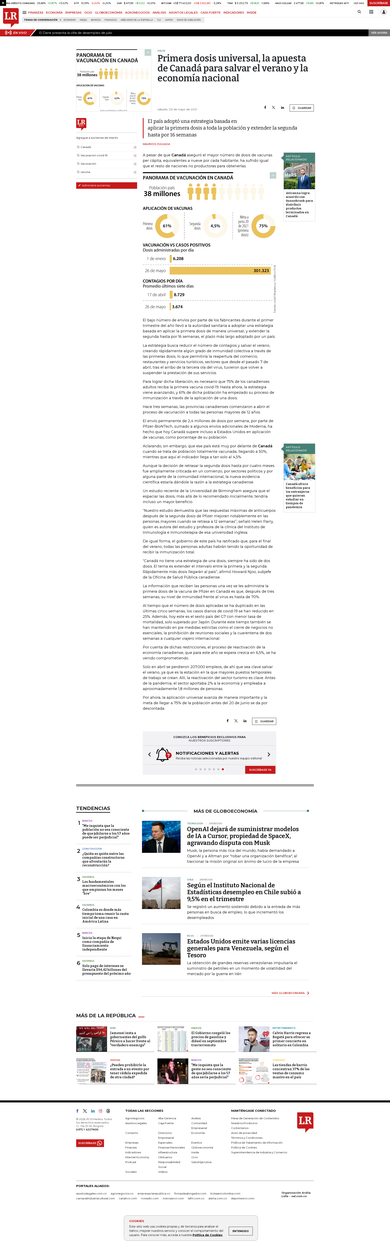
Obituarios (165, 1157)
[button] (148, 755)
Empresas (131, 1142)
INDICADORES (233, 12)
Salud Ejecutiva (201, 1162)
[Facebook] (265, 108)
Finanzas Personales (171, 1147)
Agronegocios (134, 1118)
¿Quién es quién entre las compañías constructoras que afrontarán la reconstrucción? (103, 859)
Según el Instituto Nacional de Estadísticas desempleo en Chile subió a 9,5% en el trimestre (244, 892)
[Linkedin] (282, 108)
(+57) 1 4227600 (87, 1129)
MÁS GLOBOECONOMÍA (288, 993)
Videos (162, 1171)
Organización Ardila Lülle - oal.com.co (296, 1194)
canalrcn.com (128, 1198)
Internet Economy (137, 1157)
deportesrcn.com (242, 1198)
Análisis (196, 1118)
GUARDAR (304, 107)
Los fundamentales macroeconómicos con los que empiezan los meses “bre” (104, 887)
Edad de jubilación (189, 20)
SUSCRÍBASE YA (260, 769)
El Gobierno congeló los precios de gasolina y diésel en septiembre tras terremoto (210, 1039)
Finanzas (111, 20)
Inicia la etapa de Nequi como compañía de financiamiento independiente (101, 944)
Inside (195, 1152)
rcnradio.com (150, 1198)
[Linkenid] (94, 1111)
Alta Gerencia (167, 1118)
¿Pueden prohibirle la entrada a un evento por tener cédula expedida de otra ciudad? (129, 1071)
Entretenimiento (284, 1028)
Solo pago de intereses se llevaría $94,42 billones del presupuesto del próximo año (106, 969)
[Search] (359, 12)
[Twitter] (273, 108)
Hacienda (88, 877)
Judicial (115, 1060)
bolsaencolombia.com (225, 1193)
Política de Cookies (207, 1235)
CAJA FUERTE (210, 12)
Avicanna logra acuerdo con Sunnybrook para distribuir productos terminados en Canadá (299, 204)
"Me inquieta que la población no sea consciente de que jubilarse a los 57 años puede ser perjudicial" (106, 831)
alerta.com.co (217, 1198)
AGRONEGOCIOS (137, 12)
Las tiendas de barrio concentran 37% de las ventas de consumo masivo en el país (291, 1071)
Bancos (96, 20)
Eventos (196, 1142)
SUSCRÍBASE (378, 3)
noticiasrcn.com (173, 1198)
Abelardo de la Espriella (137, 20)
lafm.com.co (196, 1198)
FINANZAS (35, 12)
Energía (196, 1028)
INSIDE (252, 12)
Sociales (130, 1171)
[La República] (11, 18)
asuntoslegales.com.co (91, 1193)
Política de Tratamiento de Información (257, 1142)
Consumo (279, 1060)
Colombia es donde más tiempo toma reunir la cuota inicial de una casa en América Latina (105, 915)
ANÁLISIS (159, 12)
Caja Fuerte (166, 1123)
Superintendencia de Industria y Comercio (259, 1152)
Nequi (83, 20)
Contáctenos (239, 1128)
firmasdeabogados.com (190, 1193)
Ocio (194, 1157)
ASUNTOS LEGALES (183, 12)
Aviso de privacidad (244, 1132)
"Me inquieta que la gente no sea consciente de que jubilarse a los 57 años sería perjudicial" (211, 1071)
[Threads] (110, 1111)
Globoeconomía (202, 1147)
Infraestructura (167, 1152)
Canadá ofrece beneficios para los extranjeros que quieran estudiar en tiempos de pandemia (298, 495)
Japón (169, 20)
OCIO (88, 12)
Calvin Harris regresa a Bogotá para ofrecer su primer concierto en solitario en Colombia (292, 1039)
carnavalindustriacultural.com (95, 1198)
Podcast (130, 1162)
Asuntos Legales (136, 1123)
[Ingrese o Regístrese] (384, 12)
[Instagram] (102, 1111)
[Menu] (25, 12)
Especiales (165, 1142)
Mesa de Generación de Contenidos (255, 1118)
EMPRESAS (73, 12)
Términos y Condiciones (246, 1137)
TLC (159, 20)
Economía (70, 20)
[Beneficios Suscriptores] (371, 12)
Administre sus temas (95, 185)
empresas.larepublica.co (154, 1193)
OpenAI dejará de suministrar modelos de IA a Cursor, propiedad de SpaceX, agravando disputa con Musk (243, 836)
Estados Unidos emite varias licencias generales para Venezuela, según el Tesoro (241, 948)
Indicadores (133, 1152)
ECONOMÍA (54, 12)
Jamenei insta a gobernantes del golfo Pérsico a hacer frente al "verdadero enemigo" (130, 1039)
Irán (113, 1028)
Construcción (92, 848)
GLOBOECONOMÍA (108, 12)
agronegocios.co (122, 1193)
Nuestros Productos (244, 1123)
